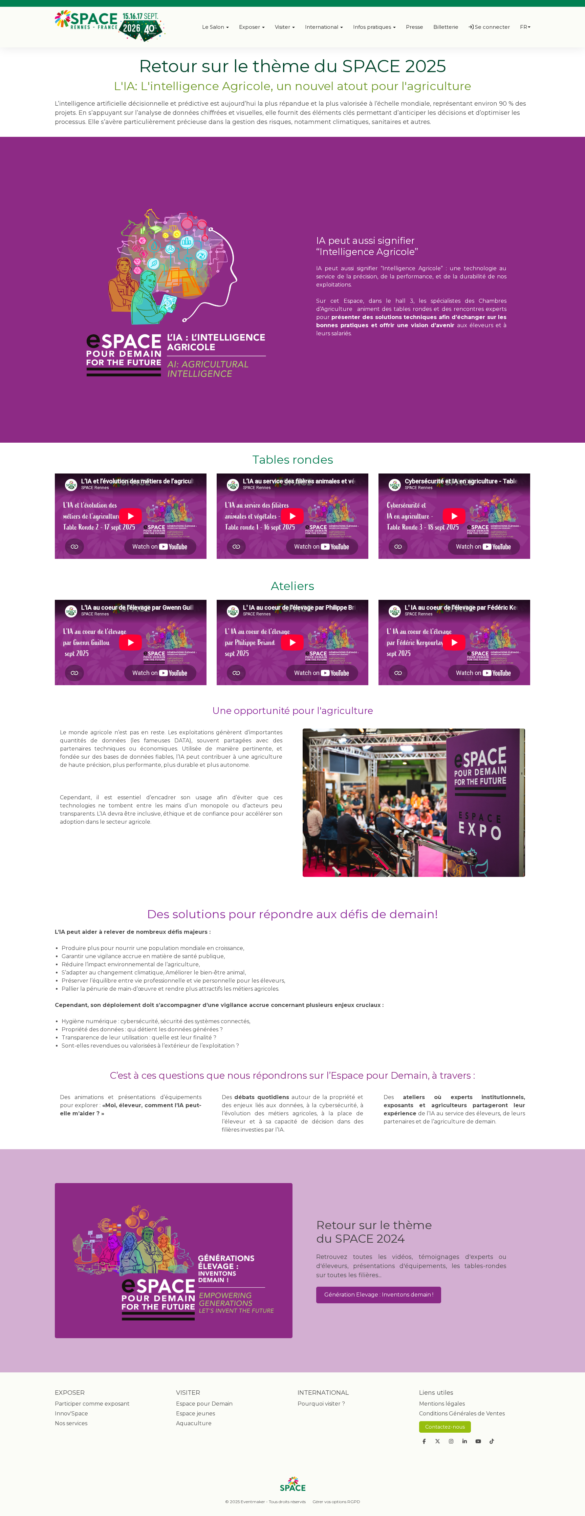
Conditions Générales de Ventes (462, 1413)
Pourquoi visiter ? (321, 1404)
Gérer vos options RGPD (336, 1501)
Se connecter (492, 27)
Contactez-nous (445, 1427)
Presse (414, 27)
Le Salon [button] (213, 27)
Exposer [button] (250, 27)
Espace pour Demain (204, 1404)
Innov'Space (71, 1413)
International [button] (322, 27)
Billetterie (445, 27)
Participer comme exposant (92, 1404)
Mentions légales (442, 1404)
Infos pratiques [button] (372, 27)
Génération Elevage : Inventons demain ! (378, 1294)
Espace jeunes (195, 1413)
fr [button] (523, 27)
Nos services (71, 1423)
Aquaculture (194, 1423)
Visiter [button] (283, 27)
